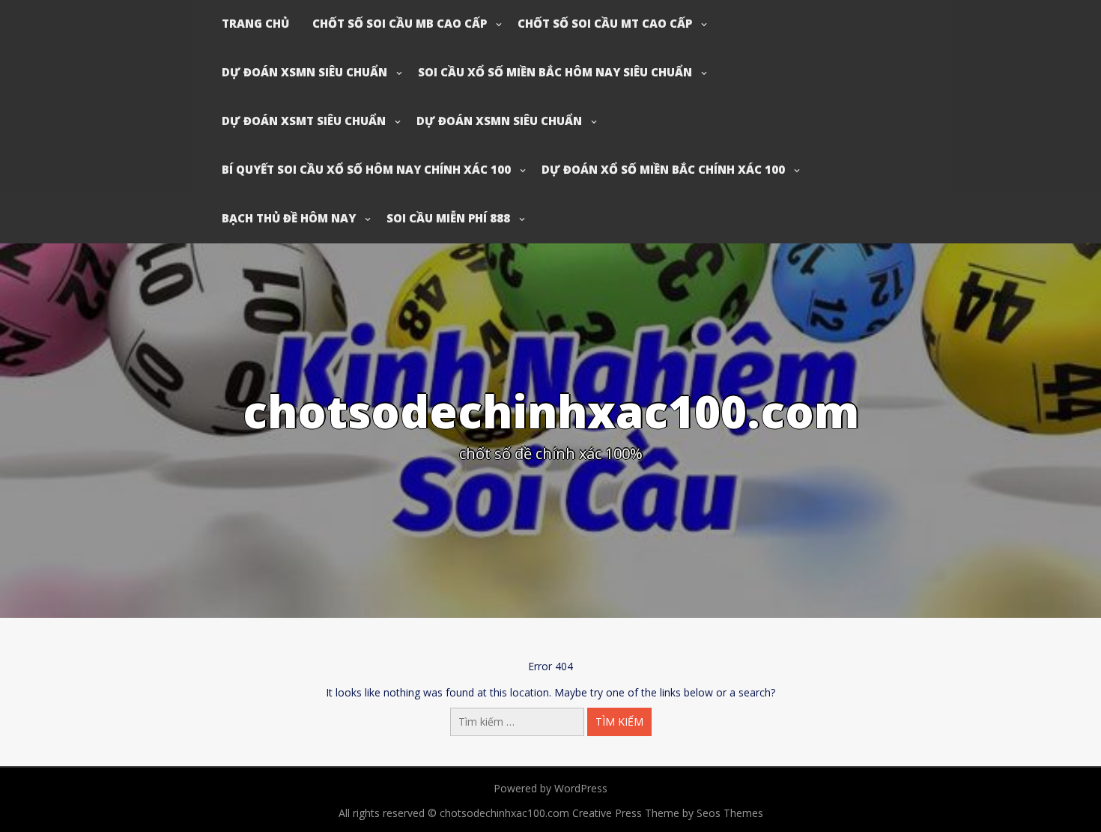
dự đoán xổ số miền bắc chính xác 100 (663, 169)
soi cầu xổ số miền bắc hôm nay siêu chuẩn (555, 71)
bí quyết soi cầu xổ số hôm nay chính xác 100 (366, 169)
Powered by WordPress (550, 788)
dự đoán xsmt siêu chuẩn (304, 120)
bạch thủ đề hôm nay (289, 217)
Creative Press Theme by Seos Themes (667, 813)
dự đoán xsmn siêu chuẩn (304, 71)
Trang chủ (255, 23)
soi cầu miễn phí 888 (448, 217)
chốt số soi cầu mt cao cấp (605, 23)
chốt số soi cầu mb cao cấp (399, 23)
